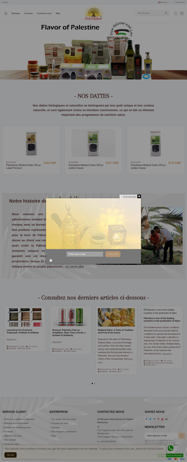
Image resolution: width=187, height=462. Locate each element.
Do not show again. (130, 197)
